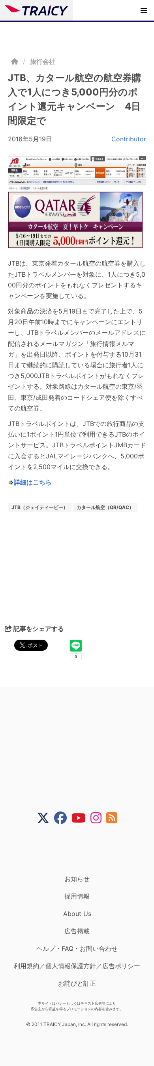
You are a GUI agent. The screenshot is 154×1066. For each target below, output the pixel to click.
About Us (77, 914)
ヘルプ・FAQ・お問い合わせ (77, 948)
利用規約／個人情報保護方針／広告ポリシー (77, 966)
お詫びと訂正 (77, 983)
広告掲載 (77, 931)
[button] (143, 10)
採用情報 (77, 896)
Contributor (128, 139)
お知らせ (77, 879)
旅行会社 (42, 61)
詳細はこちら (33, 482)
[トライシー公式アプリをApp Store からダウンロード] (82, 849)
